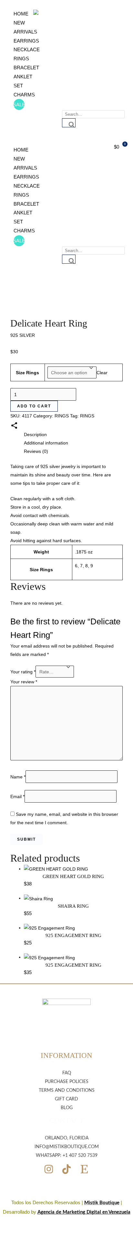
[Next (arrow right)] (121, 630)
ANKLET (23, 76)
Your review (23, 681)
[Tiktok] (66, 1169)
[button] (14, 141)
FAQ (66, 1073)
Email (17, 796)
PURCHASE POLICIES (66, 1081)
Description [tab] (35, 434)
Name (18, 776)
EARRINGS (26, 41)
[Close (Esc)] (112, 7)
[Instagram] (49, 1169)
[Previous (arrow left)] (11, 630)
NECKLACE (27, 49)
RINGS (21, 58)
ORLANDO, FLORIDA (66, 1138)
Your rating (23, 671)
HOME (21, 13)
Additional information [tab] (46, 442)
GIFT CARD (66, 1099)
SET (18, 85)
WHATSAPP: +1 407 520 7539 (66, 1155)
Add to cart (34, 406)
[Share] (97, 7)
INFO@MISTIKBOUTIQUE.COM (67, 1147)
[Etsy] (84, 1169)
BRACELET (26, 67)
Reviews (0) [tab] (36, 451)
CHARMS (24, 94)
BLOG (67, 1108)
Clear (102, 372)
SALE (19, 104)
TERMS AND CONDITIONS (67, 1090)
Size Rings (27, 372)
